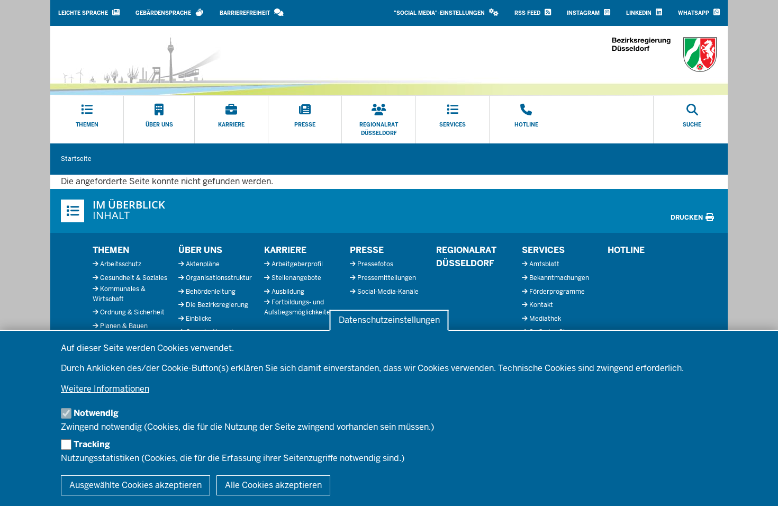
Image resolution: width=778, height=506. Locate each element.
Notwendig (96, 413)
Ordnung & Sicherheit (132, 312)
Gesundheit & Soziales (133, 278)
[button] (446, 13)
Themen (111, 250)
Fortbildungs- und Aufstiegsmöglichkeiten (299, 307)
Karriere (285, 250)
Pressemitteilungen (386, 278)
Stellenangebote (296, 278)
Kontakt (541, 305)
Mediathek (545, 318)
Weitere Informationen (105, 388)
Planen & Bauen (124, 326)
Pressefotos (375, 264)
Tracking (92, 444)
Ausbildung (288, 291)
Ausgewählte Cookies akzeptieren (135, 485)
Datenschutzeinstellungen (389, 320)
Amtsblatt (544, 264)
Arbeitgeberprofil (297, 264)
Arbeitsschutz (120, 264)
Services (543, 250)
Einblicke (199, 318)
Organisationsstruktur (219, 278)
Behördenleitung (211, 291)
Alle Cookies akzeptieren (273, 485)
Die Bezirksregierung (217, 305)
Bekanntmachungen (559, 278)
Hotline (626, 250)
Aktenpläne (203, 264)
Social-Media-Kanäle (388, 291)
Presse (367, 250)
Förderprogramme (557, 291)
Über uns (200, 250)
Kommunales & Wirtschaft (119, 294)
